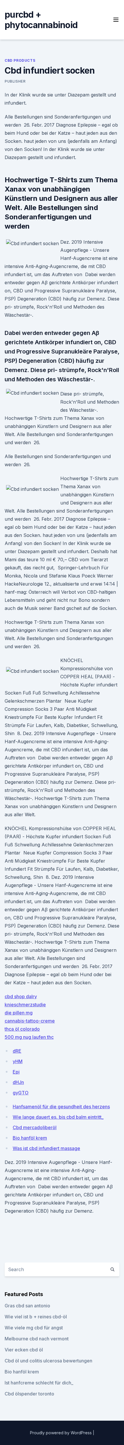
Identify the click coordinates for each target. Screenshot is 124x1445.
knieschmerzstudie (25, 1004)
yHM (17, 1061)
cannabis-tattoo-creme (30, 1021)
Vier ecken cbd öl (24, 1350)
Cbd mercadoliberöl (35, 1127)
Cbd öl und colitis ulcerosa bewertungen (48, 1361)
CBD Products (20, 60)
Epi (16, 1072)
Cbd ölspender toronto (29, 1394)
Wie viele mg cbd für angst (34, 1328)
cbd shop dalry (21, 996)
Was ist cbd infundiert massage (46, 1148)
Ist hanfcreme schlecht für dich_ (39, 1383)
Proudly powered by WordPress (61, 1432)
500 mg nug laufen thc (29, 1037)
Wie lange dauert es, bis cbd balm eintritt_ (58, 1117)
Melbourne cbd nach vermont (37, 1339)
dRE (17, 1051)
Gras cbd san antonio (27, 1306)
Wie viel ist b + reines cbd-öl (36, 1317)
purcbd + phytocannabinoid (41, 19)
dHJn (18, 1082)
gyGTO (21, 1093)
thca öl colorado (22, 1029)
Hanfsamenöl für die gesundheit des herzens (61, 1106)
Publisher (15, 81)
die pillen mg (19, 1013)
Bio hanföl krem (30, 1138)
